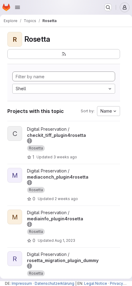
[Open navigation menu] (17, 7)
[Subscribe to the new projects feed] (63, 54)
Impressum (22, 283)
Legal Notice (95, 283)
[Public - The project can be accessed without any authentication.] (29, 140)
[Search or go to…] (108, 7)
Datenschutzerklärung (54, 283)
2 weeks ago (66, 198)
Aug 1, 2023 (65, 240)
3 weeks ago (65, 157)
